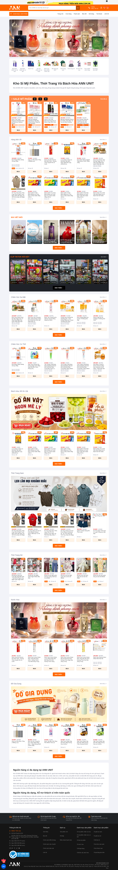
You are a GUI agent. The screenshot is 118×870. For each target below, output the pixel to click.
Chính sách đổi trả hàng (49, 840)
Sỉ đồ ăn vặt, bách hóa (83, 852)
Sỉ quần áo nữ (97, 836)
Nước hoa (15, 600)
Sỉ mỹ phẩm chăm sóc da (84, 831)
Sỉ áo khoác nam (98, 848)
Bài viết (84, 14)
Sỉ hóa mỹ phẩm (81, 840)
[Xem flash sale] (3, 861)
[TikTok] (17, 848)
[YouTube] (19, 848)
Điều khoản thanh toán (66, 840)
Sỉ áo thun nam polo (99, 844)
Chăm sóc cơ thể (18, 344)
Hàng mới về (16, 140)
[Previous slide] (10, 38)
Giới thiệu (45, 831)
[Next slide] (107, 38)
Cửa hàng (68, 14)
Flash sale (77, 14)
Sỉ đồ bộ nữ (97, 840)
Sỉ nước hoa (80, 844)
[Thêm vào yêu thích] (13, 103)
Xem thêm (58, 208)
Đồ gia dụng (16, 684)
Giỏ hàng (91, 14)
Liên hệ (106, 14)
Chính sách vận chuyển (49, 844)
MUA (18, 130)
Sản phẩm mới (64, 831)
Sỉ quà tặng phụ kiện (99, 852)
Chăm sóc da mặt (18, 297)
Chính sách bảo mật (48, 848)
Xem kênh (103, 256)
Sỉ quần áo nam (98, 831)
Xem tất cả (103, 99)
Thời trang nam (17, 473)
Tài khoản (99, 14)
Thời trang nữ (17, 555)
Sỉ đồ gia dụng (80, 848)
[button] (52, 53)
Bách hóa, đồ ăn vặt (19, 391)
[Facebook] (14, 848)
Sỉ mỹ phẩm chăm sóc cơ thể (84, 836)
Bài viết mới (17, 217)
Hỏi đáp (62, 836)
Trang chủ (60, 14)
